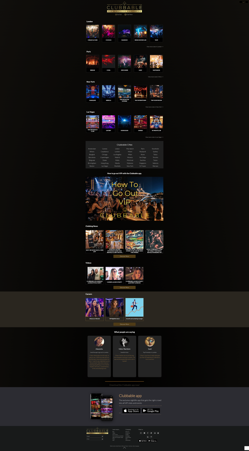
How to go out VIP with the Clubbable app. (124, 173)
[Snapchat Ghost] (158, 433)
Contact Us (127, 433)
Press (114, 438)
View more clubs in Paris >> (155, 77)
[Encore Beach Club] (92, 121)
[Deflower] (124, 61)
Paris (89, 52)
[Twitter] (151, 433)
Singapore (142, 163)
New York (91, 82)
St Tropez (143, 166)
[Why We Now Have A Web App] (95, 239)
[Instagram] (141, 433)
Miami (130, 152)
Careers (89, 294)
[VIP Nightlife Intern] (115, 307)
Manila (117, 163)
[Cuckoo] (108, 31)
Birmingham (92, 163)
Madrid (117, 157)
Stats (126, 438)
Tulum (155, 160)
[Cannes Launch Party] (115, 273)
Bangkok (92, 154)
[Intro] (124, 448)
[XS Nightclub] (156, 121)
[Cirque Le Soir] (92, 31)
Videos (88, 263)
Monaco (130, 157)
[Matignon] (156, 61)
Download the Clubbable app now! (124, 385)
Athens (92, 152)
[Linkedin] (147, 437)
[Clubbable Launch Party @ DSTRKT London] (134, 273)
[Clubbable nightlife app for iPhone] (131, 412)
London (90, 21)
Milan (130, 154)
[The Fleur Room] (156, 91)
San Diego (142, 157)
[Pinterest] (151, 437)
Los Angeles (117, 154)
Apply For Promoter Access (118, 437)
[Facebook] (147, 433)
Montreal (130, 160)
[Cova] (108, 61)
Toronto (155, 157)
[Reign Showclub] (140, 31)
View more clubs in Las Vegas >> (154, 137)
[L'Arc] (140, 61)
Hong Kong (104, 163)
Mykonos (130, 163)
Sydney (155, 152)
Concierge (127, 436)
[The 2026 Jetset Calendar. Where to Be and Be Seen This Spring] (134, 239)
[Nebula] (108, 91)
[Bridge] (92, 61)
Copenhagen (104, 157)
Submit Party (128, 440)
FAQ (113, 440)
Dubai (105, 160)
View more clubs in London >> (155, 46)
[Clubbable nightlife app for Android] (151, 412)
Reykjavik (143, 152)
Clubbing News (92, 226)
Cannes (104, 149)
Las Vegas (91, 112)
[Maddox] (124, 31)
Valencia (155, 163)
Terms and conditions (115, 446)
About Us (127, 431)
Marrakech (130, 149)
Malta (117, 160)
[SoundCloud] (154, 433)
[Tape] (156, 31)
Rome (143, 154)
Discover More (124, 256)
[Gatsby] (108, 121)
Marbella (117, 166)
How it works (115, 434)
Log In (243, 2)
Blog (113, 431)
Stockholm (155, 149)
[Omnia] (140, 121)
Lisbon (117, 149)
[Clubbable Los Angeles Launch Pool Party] (95, 273)
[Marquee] (92, 91)
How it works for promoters (118, 436)
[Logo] (124, 7)
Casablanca (104, 152)
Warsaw (155, 166)
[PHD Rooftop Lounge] (124, 91)
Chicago (104, 154)
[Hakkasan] (124, 121)
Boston (92, 166)
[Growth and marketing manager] (134, 307)
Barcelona (92, 157)
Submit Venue (128, 437)
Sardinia (143, 160)
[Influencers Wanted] (95, 307)
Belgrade (92, 160)
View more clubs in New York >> (154, 107)
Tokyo (155, 154)
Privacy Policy (125, 446)
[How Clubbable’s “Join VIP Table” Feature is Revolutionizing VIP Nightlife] (154, 239)
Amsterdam (92, 149)
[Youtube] (144, 433)
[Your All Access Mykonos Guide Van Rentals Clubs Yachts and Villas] (115, 239)
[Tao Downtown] (140, 91)
